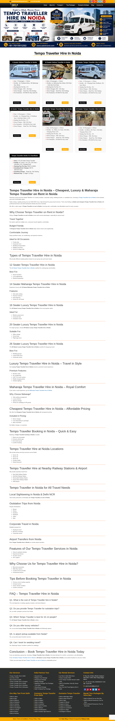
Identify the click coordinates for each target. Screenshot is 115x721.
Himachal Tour (38, 676)
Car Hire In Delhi (14, 677)
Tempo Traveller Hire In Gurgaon (19, 681)
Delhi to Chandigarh (15, 707)
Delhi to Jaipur (14, 696)
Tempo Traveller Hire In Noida (18, 683)
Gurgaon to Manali (64, 702)
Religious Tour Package (41, 677)
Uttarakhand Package (40, 687)
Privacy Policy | (33, 719)
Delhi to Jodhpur (39, 702)
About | (15, 719)
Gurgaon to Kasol (64, 704)
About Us (52, 5)
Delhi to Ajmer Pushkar (41, 706)
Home (45, 5)
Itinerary (32, 103)
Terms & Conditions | (23, 719)
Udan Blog (64, 719)
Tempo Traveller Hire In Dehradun (19, 687)
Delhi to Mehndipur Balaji (66, 696)
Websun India (85, 719)
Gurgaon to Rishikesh (65, 706)
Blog (92, 5)
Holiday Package (39, 681)
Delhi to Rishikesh (15, 702)
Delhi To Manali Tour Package (43, 689)
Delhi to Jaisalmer (39, 704)
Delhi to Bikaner (39, 707)
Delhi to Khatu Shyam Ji (65, 698)
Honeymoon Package (40, 679)
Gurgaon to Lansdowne (65, 707)
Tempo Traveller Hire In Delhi (18, 676)
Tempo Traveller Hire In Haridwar (19, 685)
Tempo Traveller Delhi (65, 677)
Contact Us (100, 5)
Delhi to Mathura (14, 700)
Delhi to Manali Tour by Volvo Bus (93, 698)
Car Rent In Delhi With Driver (67, 676)
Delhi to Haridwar (14, 704)
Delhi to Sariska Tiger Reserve (43, 711)
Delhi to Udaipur (39, 700)
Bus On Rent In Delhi (15, 679)
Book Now (17, 103)
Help (39, 719)
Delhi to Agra (13, 698)
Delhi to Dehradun (15, 706)
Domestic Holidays (83, 5)
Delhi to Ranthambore (40, 709)
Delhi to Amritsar (14, 713)
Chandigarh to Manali (65, 711)
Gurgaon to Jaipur (64, 709)
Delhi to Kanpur (14, 711)
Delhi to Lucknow (14, 709)
